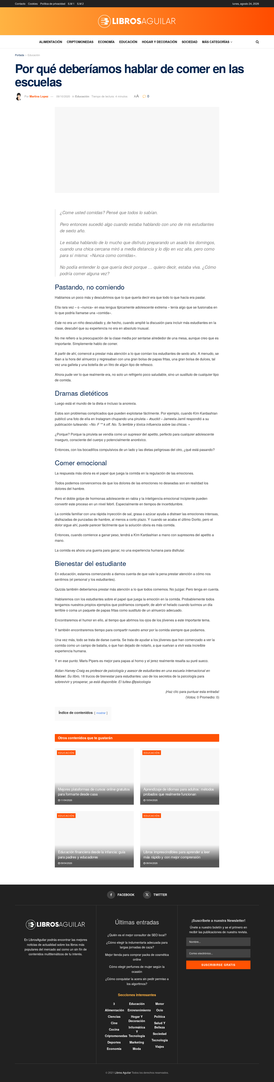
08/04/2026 (151, 863)
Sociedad (189, 42)
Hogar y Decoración (159, 42)
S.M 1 (71, 3)
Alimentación (50, 42)
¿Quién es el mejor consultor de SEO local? (137, 935)
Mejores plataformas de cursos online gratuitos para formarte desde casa (94, 791)
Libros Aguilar (123, 1072)
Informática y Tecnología (137, 1031)
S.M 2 (80, 3)
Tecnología (160, 1040)
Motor (159, 1003)
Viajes (159, 1046)
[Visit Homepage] (137, 21)
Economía (106, 42)
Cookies (33, 3)
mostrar (101, 713)
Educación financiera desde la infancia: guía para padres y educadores (91, 854)
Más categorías (215, 42)
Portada (19, 55)
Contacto (20, 3)
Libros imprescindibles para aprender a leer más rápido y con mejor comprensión (176, 854)
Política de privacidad (52, 3)
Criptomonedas (80, 42)
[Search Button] (257, 41)
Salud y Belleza (159, 1025)
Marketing (137, 1042)
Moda (137, 1048)
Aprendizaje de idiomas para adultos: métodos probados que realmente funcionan (178, 791)
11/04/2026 (66, 800)
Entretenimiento (139, 1010)
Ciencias (114, 1016)
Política (159, 1016)
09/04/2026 (66, 863)
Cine (114, 1023)
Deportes (114, 1042)
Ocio (159, 1010)
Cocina (114, 1029)
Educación (128, 42)
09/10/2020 (63, 96)
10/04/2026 (151, 800)
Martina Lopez (39, 96)
